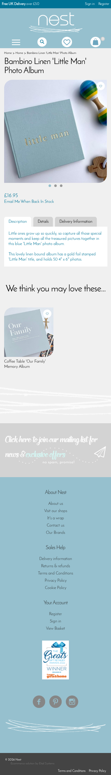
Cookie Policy (55, 588)
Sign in (90, 4)
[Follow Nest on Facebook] (39, 701)
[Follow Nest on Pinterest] (55, 701)
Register (103, 4)
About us (55, 504)
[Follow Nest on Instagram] (72, 701)
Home (8, 53)
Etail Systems (46, 763)
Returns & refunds (55, 566)
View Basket (55, 629)
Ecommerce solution (23, 763)
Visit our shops (55, 511)
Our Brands (55, 533)
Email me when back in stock (29, 202)
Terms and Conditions (55, 573)
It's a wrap (55, 518)
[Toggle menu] (15, 42)
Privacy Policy (56, 581)
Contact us (55, 525)
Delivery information (55, 559)
